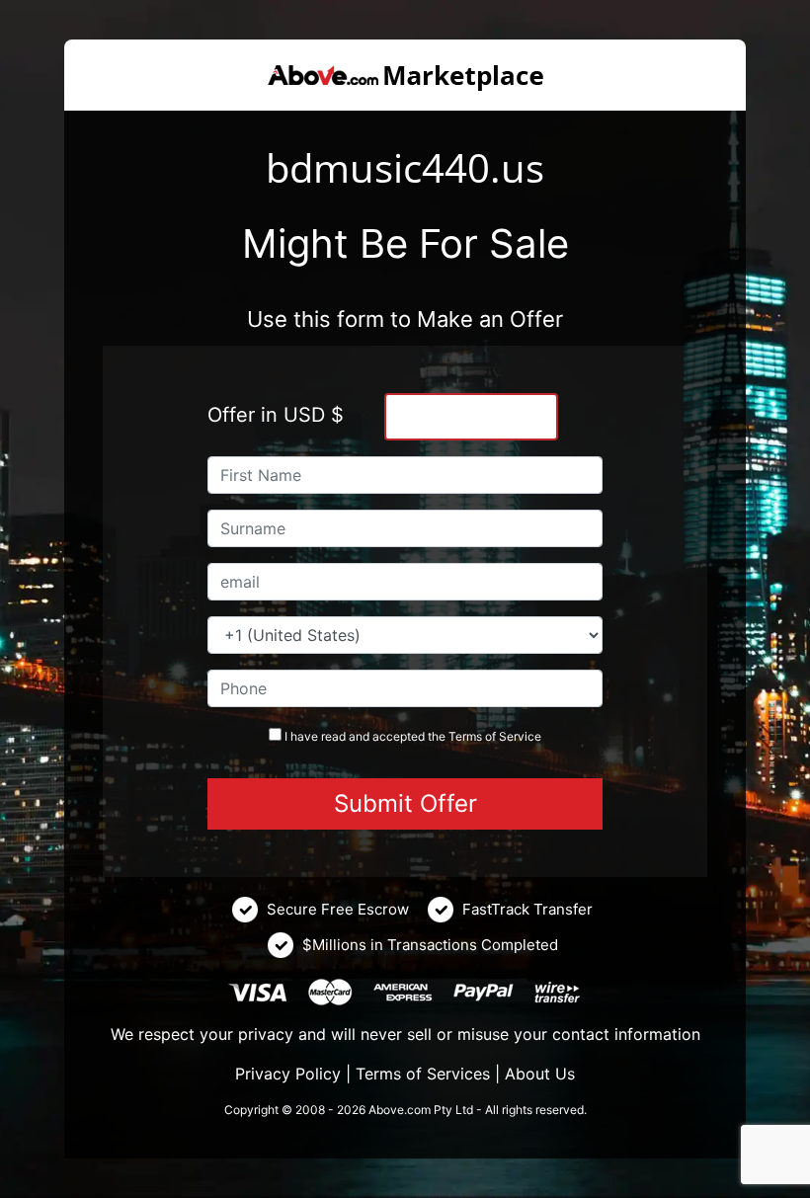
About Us (540, 1073)
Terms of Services (423, 1073)
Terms (465, 736)
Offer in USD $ (275, 415)
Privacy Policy (288, 1073)
